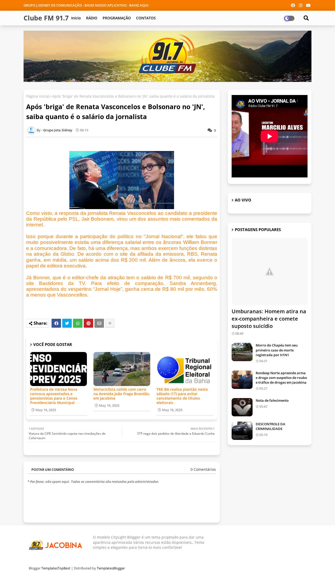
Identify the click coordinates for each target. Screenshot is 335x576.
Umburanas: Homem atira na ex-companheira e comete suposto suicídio (269, 318)
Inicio (76, 17)
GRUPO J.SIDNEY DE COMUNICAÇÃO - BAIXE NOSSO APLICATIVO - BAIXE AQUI (86, 5)
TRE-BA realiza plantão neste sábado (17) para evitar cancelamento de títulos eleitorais (182, 396)
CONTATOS (146, 17)
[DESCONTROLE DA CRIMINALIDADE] (242, 431)
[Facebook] (56, 323)
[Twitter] (67, 323)
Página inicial (37, 96)
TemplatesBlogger (111, 568)
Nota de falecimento (272, 400)
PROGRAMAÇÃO (117, 17)
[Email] (99, 323)
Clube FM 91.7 (46, 17)
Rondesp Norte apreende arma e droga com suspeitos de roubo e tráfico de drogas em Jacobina (281, 378)
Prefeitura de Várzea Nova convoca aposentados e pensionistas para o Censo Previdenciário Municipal (53, 396)
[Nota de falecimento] (242, 407)
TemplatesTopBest (55, 568)
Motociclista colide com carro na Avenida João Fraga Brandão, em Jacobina (121, 393)
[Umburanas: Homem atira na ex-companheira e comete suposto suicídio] (270, 271)
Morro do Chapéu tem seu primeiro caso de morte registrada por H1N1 (277, 350)
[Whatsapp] (77, 323)
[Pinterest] (88, 323)
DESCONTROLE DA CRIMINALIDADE (270, 426)
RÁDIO (91, 17)
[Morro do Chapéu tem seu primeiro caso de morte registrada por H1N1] (242, 352)
